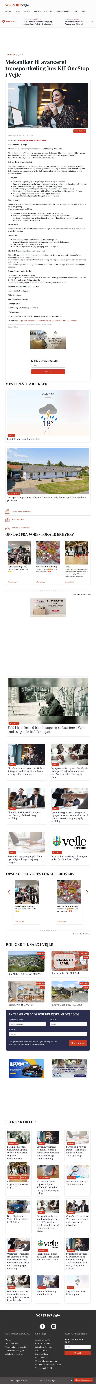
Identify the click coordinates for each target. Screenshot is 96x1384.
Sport (75, 11)
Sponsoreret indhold (43, 1368)
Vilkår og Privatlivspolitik (15, 1347)
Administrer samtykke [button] (14, 1354)
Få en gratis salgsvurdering (46, 1361)
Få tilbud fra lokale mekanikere (48, 1364)
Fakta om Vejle (41, 1350)
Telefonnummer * (16, 1020)
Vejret (83, 11)
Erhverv (27, 11)
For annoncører (11, 1343)
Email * (53, 1020)
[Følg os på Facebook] (42, 1326)
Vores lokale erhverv (43, 1343)
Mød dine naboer (63, 11)
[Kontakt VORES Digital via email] (53, 1326)
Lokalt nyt (48, 11)
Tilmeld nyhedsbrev (83, 1380)
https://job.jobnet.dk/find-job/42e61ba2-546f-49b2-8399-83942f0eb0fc (48, 320)
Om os (8, 1340)
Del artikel (78, 131)
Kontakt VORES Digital (14, 1350)
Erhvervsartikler (41, 1354)
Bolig (18, 11)
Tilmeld (48, 371)
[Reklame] (48, 339)
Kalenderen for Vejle (43, 1347)
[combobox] (10, 1034)
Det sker (37, 11)
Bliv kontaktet (78, 1043)
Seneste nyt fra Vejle (43, 1340)
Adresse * (12, 1029)
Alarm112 (8, 11)
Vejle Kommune (41, 1357)
